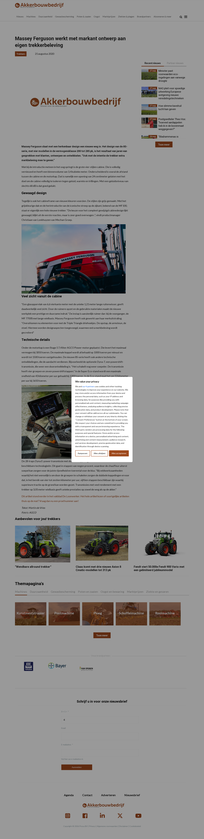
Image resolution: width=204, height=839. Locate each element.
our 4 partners (88, 386)
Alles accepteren (119, 453)
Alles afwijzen (99, 453)
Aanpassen (82, 453)
